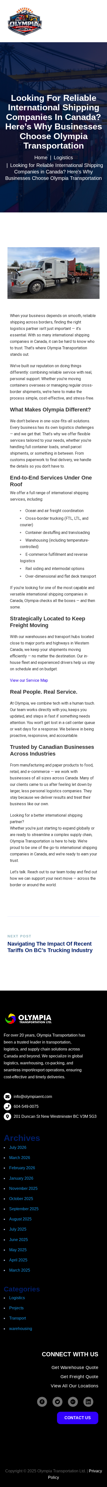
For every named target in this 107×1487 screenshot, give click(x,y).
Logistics (63, 157)
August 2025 (20, 1219)
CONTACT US (77, 1418)
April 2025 (18, 1260)
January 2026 (21, 1178)
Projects (16, 1308)
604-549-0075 (26, 1106)
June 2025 (18, 1240)
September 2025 (24, 1209)
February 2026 (22, 1168)
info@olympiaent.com (33, 1096)
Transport (17, 1318)
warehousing (20, 1328)
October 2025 (21, 1199)
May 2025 (18, 1250)
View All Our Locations (74, 1385)
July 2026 (17, 1147)
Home (41, 157)
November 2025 (23, 1188)
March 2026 (19, 1158)
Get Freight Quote (79, 1376)
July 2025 (17, 1229)
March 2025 (19, 1270)
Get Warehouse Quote (75, 1367)
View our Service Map (29, 680)
